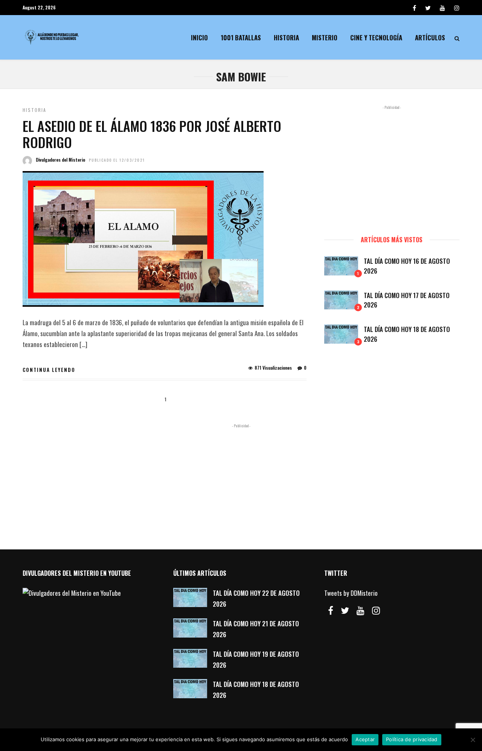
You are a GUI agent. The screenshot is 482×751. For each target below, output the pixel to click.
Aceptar (365, 739)
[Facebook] (330, 610)
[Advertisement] (391, 167)
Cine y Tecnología (376, 37)
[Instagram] (456, 7)
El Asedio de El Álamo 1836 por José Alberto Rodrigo (152, 134)
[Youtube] (442, 7)
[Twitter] (345, 610)
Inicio (199, 37)
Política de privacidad (412, 739)
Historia (286, 37)
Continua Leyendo (49, 369)
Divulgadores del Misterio (60, 159)
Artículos (430, 37)
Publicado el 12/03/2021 (117, 160)
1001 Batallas (241, 37)
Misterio (324, 37)
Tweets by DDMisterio (351, 593)
